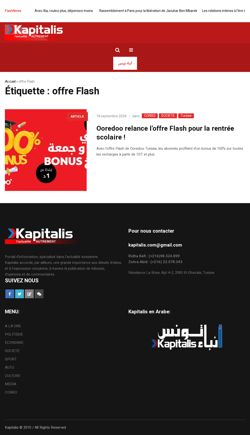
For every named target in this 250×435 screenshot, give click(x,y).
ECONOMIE (14, 342)
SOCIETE (168, 115)
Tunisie (186, 115)
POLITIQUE (14, 334)
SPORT (11, 359)
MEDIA (10, 384)
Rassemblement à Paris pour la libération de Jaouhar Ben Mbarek (143, 10)
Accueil (10, 81)
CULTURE (12, 375)
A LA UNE (13, 326)
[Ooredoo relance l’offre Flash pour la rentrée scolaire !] (46, 150)
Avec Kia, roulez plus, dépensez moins (59, 10)
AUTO (9, 367)
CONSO (150, 115)
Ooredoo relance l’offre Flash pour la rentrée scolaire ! (165, 133)
